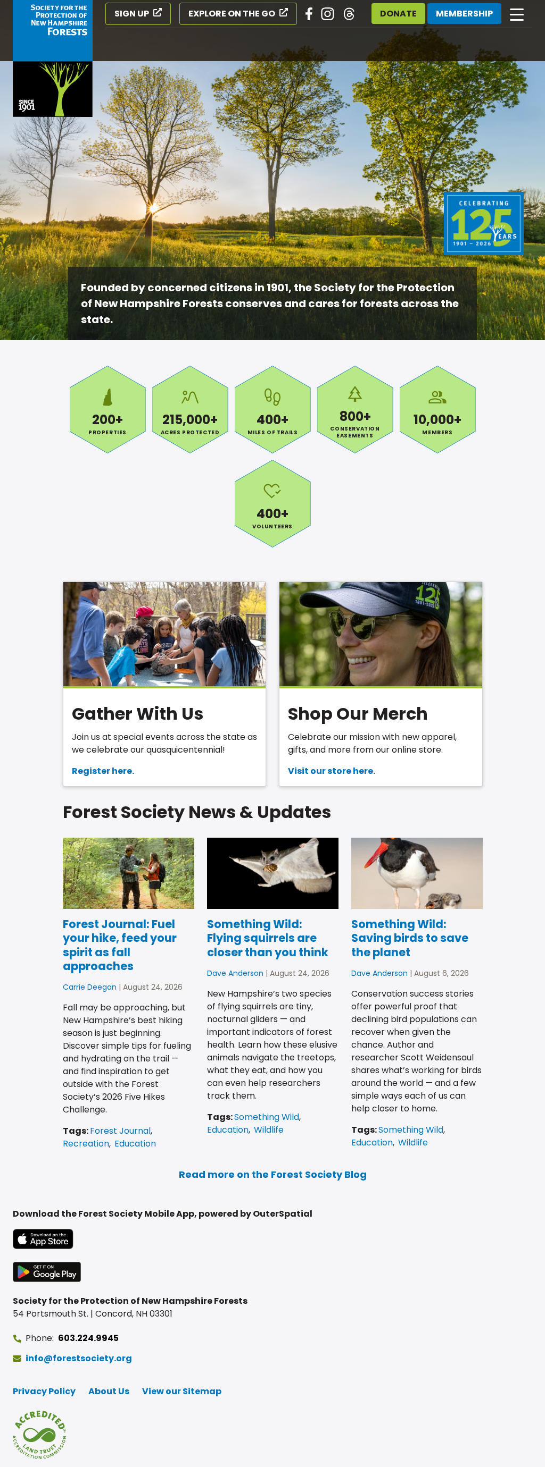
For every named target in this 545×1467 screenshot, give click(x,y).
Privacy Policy (44, 1391)
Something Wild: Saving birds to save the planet (409, 938)
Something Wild (266, 1117)
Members (438, 409)
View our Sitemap (181, 1391)
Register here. (103, 771)
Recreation (86, 1143)
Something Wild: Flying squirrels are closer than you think (267, 938)
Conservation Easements (355, 409)
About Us (108, 1391)
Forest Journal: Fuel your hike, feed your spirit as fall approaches (120, 945)
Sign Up (131, 13)
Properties (108, 409)
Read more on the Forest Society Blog (273, 1174)
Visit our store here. (331, 771)
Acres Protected (190, 409)
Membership (464, 13)
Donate (398, 13)
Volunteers (273, 503)
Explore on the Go (231, 13)
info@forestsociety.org (79, 1358)
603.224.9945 (88, 1338)
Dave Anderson (235, 973)
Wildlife (269, 1130)
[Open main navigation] (517, 14)
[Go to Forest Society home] (53, 58)
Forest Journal (120, 1131)
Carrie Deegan (90, 987)
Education (135, 1143)
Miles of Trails (273, 409)
